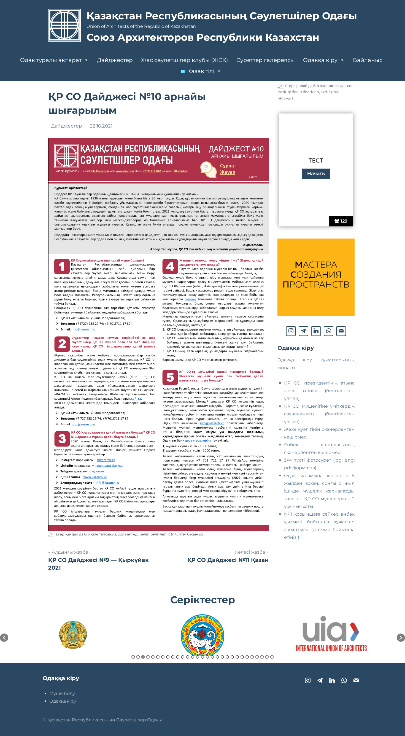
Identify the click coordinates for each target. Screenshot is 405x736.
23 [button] (242, 657)
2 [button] (138, 657)
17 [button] (212, 657)
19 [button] (222, 657)
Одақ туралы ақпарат (51, 60)
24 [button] (247, 657)
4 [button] (148, 657)
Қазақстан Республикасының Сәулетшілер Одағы (222, 16)
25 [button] (252, 657)
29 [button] (272, 657)
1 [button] (133, 657)
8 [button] (167, 657)
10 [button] (177, 657)
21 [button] (232, 657)
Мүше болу (62, 693)
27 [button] (262, 657)
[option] (73, 635)
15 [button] (202, 657)
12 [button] (187, 657)
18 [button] (217, 657)
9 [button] (172, 657)
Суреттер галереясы (265, 60)
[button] (4, 638)
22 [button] (237, 657)
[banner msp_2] (316, 314)
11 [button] (182, 657)
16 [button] (207, 657)
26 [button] (257, 657)
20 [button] (227, 657)
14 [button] (197, 657)
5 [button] (153, 657)
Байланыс (367, 60)
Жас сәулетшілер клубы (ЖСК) (184, 60)
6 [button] (158, 657)
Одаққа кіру (320, 60)
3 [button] (143, 657)
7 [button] (162, 657)
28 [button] (267, 657)
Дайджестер (115, 60)
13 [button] (192, 657)
